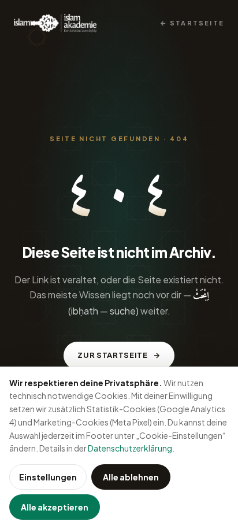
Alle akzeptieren (54, 507)
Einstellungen (48, 477)
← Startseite (192, 23)
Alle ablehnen (131, 477)
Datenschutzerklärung (130, 448)
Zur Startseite (112, 355)
